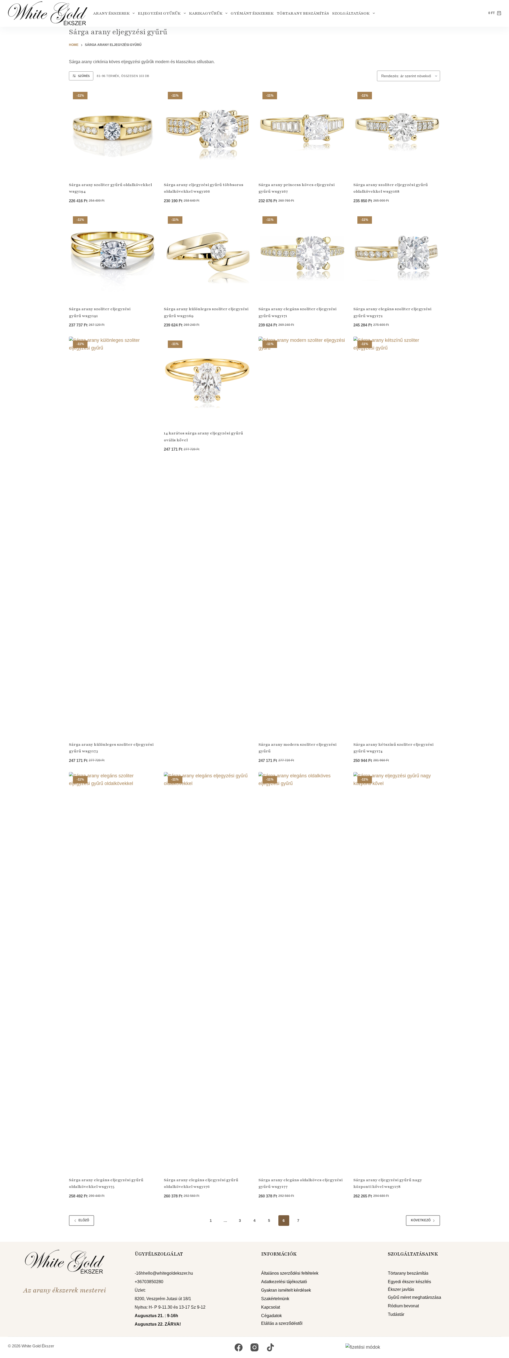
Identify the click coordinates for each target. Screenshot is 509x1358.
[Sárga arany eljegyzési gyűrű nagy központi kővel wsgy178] (396, 971)
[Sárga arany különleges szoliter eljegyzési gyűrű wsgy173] (112, 536)
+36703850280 (149, 1281)
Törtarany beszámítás (303, 13)
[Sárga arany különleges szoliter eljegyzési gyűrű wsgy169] (207, 255)
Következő (421, 1220)
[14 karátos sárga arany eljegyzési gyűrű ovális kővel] (207, 380)
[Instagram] (254, 1347)
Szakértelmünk (275, 1298)
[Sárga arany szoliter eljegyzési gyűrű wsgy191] (112, 255)
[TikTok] (270, 1347)
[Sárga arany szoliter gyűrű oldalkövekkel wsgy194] (112, 131)
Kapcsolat (270, 1307)
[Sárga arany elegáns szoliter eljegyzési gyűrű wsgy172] (396, 255)
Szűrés (84, 75)
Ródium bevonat (403, 1306)
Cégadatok (271, 1315)
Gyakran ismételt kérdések (286, 1290)
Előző (83, 1220)
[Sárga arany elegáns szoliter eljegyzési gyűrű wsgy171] (301, 255)
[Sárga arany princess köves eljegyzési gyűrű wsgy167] (301, 131)
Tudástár (396, 1314)
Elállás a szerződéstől (281, 1323)
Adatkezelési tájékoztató (284, 1281)
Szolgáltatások (351, 13)
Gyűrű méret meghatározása (414, 1297)
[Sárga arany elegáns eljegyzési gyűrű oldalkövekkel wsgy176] (207, 971)
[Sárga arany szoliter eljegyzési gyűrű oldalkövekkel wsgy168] (396, 131)
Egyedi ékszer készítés (409, 1281)
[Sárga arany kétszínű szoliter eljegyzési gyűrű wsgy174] (396, 536)
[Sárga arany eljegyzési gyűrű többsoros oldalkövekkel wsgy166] (207, 131)
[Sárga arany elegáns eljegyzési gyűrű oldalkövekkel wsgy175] (112, 971)
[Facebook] (239, 1347)
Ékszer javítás (401, 1289)
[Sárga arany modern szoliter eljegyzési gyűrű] (301, 536)
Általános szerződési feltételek (289, 1273)
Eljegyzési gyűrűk (159, 13)
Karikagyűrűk (205, 13)
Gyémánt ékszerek (252, 13)
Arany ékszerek (111, 13)
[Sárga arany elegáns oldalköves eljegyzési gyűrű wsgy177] (301, 971)
